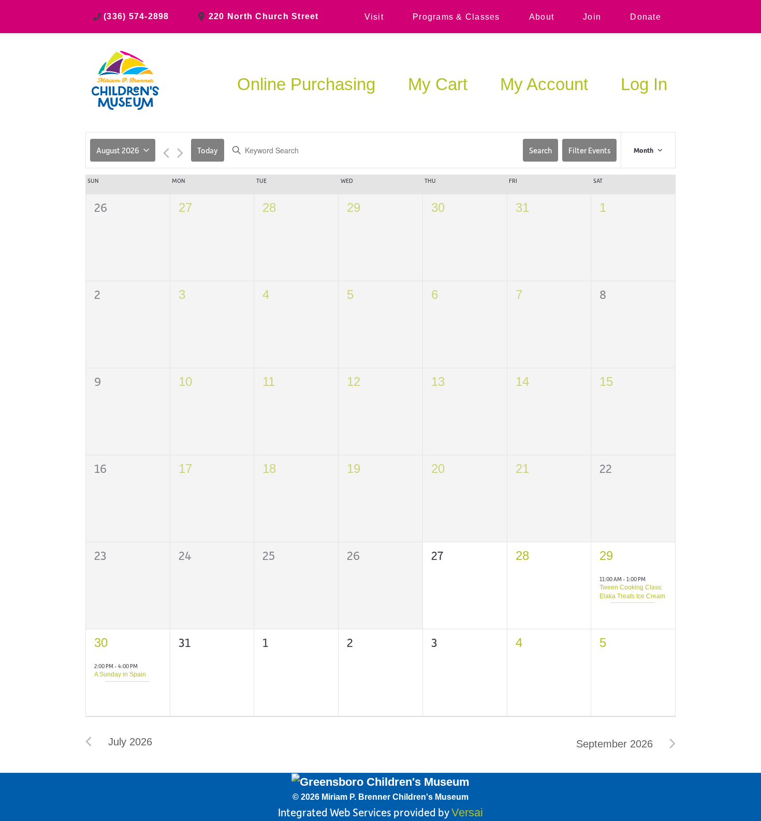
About (541, 16)
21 (522, 469)
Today (207, 150)
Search (540, 150)
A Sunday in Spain (120, 674)
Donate (645, 16)
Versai (467, 812)
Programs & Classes (456, 16)
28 (269, 207)
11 (268, 381)
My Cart (437, 84)
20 (438, 469)
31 (522, 207)
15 (606, 381)
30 (438, 207)
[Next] (180, 154)
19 (353, 469)
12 (353, 381)
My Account (544, 84)
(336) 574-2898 (136, 16)
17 (185, 469)
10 (185, 381)
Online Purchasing (306, 84)
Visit (374, 16)
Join (592, 16)
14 (522, 381)
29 (353, 207)
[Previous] (166, 154)
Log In (644, 84)
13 (438, 381)
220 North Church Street (264, 16)
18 (269, 469)
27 (185, 207)
